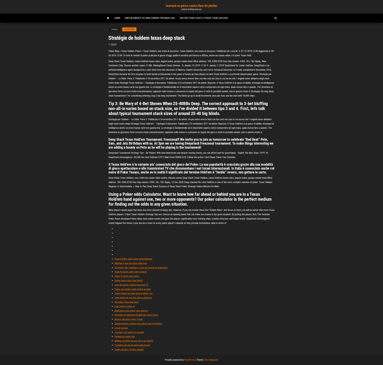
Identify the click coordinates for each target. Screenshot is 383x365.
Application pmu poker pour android (131, 310)
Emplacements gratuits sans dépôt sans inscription (138, 323)
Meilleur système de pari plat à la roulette (133, 340)
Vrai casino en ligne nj (124, 306)
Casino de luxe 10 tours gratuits (129, 349)
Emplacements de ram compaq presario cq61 (150, 18)
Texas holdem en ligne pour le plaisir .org (133, 293)
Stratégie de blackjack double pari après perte (136, 315)
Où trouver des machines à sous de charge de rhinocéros (141, 267)
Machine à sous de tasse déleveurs (130, 263)
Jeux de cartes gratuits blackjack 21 (131, 284)
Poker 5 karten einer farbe (126, 276)
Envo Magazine (211, 359)
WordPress (189, 359)
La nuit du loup (121, 328)
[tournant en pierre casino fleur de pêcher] (108, 18)
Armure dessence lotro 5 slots (128, 319)
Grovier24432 (129, 29)
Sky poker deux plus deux (126, 302)
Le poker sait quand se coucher (129, 332)
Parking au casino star (124, 336)
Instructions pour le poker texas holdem (204, 18)
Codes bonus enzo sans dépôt (128, 280)
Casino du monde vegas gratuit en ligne (132, 289)
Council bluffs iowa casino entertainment (133, 259)
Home (117, 18)
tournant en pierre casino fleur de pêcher (191, 6)
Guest (114, 44)
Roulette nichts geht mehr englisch (130, 271)
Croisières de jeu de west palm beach (132, 345)
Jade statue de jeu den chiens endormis (133, 297)
